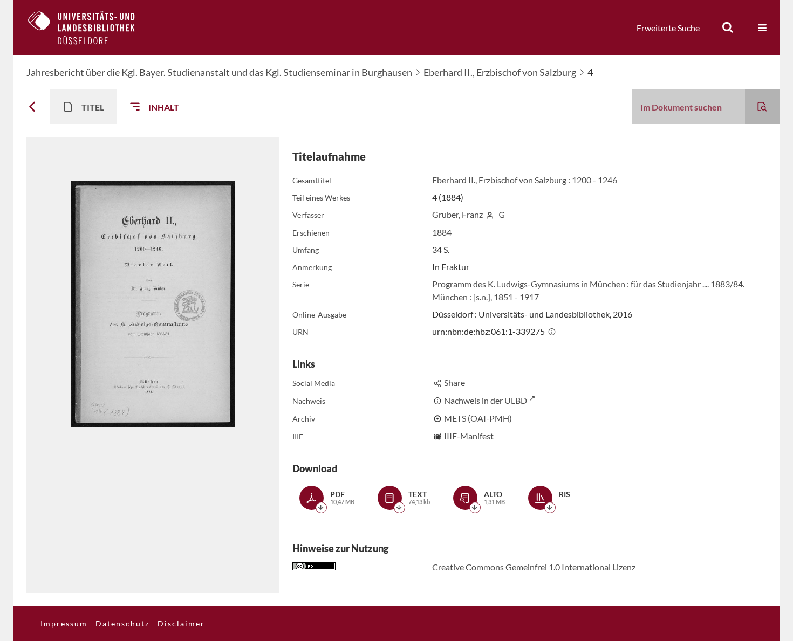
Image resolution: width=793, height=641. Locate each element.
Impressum (63, 623)
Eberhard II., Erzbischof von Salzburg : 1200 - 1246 (524, 180)
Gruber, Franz (457, 214)
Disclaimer (181, 623)
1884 (442, 232)
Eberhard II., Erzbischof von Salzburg (499, 72)
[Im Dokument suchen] (762, 106)
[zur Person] (489, 214)
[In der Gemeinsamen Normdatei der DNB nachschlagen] (501, 214)
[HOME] (89, 27)
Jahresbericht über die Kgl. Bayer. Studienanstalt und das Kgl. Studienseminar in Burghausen (219, 72)
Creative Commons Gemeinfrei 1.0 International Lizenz (533, 567)
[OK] (727, 27)
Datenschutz (122, 623)
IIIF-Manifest (469, 436)
